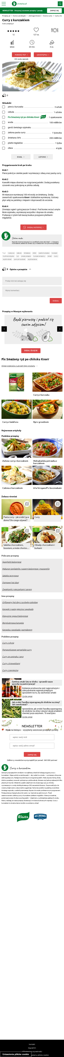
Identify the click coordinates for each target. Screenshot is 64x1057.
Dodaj (56, 300)
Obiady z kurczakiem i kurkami (45, 546)
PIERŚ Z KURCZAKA (44, 253)
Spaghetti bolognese (11, 562)
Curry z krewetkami (11, 663)
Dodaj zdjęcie (31, 351)
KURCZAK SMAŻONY (39, 256)
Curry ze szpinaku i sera (12, 656)
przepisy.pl (10, 23)
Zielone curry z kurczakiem (15, 461)
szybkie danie (32, 259)
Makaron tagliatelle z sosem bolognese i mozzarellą (25, 569)
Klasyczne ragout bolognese (15, 616)
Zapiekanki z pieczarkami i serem (17, 589)
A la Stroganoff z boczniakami (47, 488)
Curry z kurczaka (41, 395)
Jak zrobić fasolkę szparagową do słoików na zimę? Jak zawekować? (36, 703)
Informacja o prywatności (32, 1051)
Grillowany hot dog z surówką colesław (20, 602)
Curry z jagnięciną (10, 670)
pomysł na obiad (19, 259)
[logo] (19, 3)
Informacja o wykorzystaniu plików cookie (32, 1055)
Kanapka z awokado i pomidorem (17, 630)
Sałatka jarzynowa (10, 575)
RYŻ (18, 256)
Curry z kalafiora (10, 422)
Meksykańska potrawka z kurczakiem (45, 462)
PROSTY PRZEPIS (26, 256)
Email (20, 157)
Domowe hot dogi (10, 582)
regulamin (32, 1048)
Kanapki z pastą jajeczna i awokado (17, 609)
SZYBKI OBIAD (7, 259)
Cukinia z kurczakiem (12, 488)
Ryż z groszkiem (41, 422)
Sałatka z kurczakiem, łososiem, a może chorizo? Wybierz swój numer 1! (16, 546)
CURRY (56, 256)
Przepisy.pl (6, 16)
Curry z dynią (8, 643)
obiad (49, 256)
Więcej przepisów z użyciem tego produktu (18, 366)
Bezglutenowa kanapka (13, 623)
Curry (37, 517)
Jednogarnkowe (34, 16)
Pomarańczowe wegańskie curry (17, 650)
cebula (19, 253)
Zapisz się (32, 755)
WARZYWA (11, 253)
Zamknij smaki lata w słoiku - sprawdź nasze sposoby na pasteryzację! (32, 682)
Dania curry (47, 16)
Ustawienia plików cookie (16, 1054)
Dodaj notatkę (34, 227)
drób (34, 253)
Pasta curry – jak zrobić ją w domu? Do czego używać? (16, 518)
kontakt (32, 1044)
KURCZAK (54, 253)
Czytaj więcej (27, 696)
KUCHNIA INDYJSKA (8, 256)
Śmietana (27, 253)
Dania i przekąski (19, 16)
